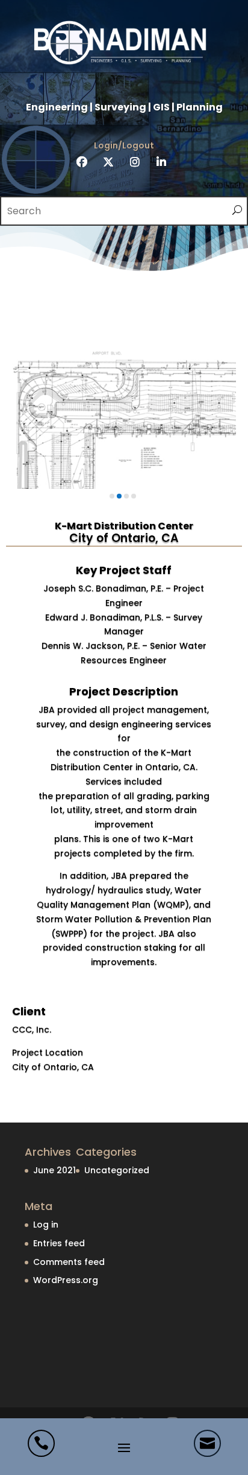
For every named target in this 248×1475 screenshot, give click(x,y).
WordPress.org (65, 1280)
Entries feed (59, 1243)
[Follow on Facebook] (82, 162)
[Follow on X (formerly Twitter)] (108, 162)
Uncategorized (116, 1170)
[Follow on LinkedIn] (161, 162)
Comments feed (69, 1262)
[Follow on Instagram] (135, 162)
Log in (45, 1225)
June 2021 (54, 1170)
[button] (112, 496)
